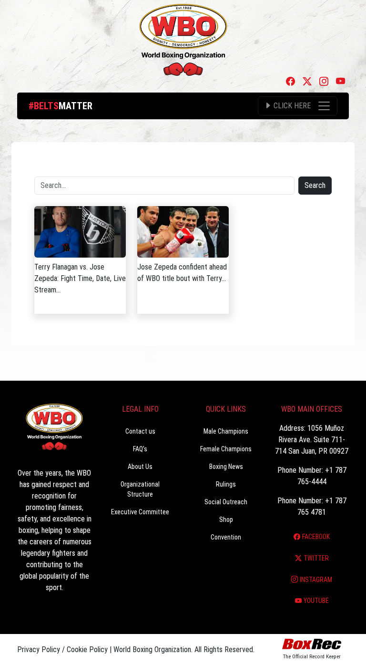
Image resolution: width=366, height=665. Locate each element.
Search (315, 185)
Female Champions (226, 449)
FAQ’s (140, 449)
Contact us (140, 431)
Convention (226, 537)
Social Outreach (225, 502)
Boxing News (226, 466)
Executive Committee (140, 512)
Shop (226, 519)
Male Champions (225, 431)
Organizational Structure (140, 489)
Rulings (226, 484)
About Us (140, 466)
